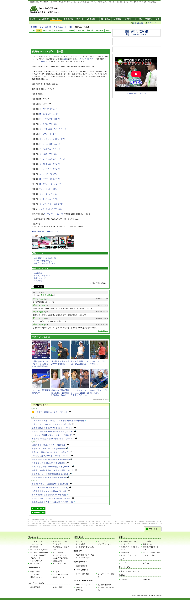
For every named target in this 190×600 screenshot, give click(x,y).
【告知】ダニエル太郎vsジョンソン (51, 424)
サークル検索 (81, 544)
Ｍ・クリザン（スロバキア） (50, 179)
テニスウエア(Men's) (38, 555)
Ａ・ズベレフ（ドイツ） (85, 59)
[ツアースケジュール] (90, 31)
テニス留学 (157, 19)
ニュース (56, 19)
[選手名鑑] (99, 31)
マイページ (152, 23)
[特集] (107, 31)
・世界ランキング (38, 278)
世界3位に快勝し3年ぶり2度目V (50, 452)
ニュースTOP (45, 27)
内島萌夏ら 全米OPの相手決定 (49, 463)
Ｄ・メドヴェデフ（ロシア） (50, 119)
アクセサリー (58, 544)
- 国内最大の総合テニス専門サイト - (45, 10)
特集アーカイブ (58, 577)
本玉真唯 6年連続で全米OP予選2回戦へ (53, 439)
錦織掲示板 (68, 19)
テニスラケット (36, 541)
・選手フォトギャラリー (41, 276)
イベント (128, 19)
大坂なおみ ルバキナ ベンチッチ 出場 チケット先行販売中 (41, 363)
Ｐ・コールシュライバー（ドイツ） (52, 159)
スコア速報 (34, 574)
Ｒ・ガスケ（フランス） (48, 154)
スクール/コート (80, 19)
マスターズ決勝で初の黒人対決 (50, 488)
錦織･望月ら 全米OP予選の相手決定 (51, 467)
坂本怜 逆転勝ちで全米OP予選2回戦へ (52, 428)
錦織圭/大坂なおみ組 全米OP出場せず (52, 502)
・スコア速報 (37, 281)
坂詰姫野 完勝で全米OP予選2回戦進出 (52, 432)
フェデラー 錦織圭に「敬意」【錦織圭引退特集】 (58, 421)
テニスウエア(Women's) (39, 552)
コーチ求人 (106, 19)
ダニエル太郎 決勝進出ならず (49, 495)
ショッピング (43, 19)
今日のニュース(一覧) (63, 27)
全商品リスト (58, 561)
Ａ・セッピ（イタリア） (48, 174)
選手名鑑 (56, 572)
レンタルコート (92, 19)
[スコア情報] (69, 31)
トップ (33, 19)
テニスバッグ (35, 558)
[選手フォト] (47, 31)
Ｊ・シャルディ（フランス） (50, 169)
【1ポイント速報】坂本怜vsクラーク (52, 435)
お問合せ (146, 563)
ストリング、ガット (60, 541)
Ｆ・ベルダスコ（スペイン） (50, 149)
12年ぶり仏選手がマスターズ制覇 (51, 456)
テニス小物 (34, 564)
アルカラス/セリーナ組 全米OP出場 (51, 498)
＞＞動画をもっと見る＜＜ (137, 93)
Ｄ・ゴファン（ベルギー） (49, 134)
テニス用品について (60, 564)
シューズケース (36, 561)
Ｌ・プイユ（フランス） (48, 124)
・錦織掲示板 (37, 273)
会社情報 (124, 579)
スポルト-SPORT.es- (128, 541)
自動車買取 (125, 552)
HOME (34, 27)
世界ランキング (36, 577)
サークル (138, 19)
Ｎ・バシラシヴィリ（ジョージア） (52, 139)
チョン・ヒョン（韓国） (48, 189)
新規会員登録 (138, 23)
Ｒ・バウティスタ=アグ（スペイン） (53, 129)
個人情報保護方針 (104, 585)
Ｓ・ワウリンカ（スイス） (49, 199)
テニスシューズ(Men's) (39, 550)
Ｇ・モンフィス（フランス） (50, 164)
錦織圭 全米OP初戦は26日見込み (51, 459)
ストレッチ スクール (128, 555)
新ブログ (148, 19)
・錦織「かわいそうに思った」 (43, 263)
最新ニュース (35, 572)
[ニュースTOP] (32, 31)
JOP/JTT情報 (35, 587)
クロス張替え (148, 541)
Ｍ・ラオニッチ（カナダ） (49, 114)
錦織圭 (65, 59)
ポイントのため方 (82, 574)
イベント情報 (58, 587)
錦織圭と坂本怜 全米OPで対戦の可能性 (53, 470)
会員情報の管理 (81, 566)
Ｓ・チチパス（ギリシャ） (49, 109)
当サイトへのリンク (83, 585)
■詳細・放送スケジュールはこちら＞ (46, 232)
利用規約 (79, 587)
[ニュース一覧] (39, 31)
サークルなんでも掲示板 (85, 547)
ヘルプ (123, 563)
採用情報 (146, 579)
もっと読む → (103, 331)
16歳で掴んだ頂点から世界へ (49, 445)
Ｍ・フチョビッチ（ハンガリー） (51, 184)
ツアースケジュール (60, 574)
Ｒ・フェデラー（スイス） (54, 214)
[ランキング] (80, 31)
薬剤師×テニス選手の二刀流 (49, 449)
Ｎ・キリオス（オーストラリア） (51, 204)
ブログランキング (104, 544)
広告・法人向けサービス (130, 571)
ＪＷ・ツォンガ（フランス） (52, 209)
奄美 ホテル (147, 544)
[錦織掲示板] (58, 31)
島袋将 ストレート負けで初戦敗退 (51, 474)
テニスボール (58, 552)
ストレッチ (125, 544)
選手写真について (82, 590)
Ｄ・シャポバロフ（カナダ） (50, 144)
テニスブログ (103, 541)
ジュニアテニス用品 (60, 558)
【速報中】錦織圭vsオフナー (51, 412)
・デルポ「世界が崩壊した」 (43, 261)
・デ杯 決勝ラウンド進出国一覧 (44, 258)
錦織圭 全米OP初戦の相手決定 (49, 478)
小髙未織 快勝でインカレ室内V (49, 491)
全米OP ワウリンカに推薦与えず (51, 484)
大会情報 (117, 19)
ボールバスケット (59, 555)
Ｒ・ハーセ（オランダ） (48, 194)
